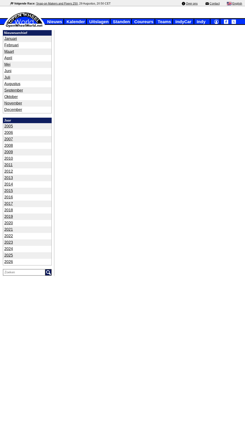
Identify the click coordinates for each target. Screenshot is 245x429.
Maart (9, 52)
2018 (8, 210)
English (237, 3)
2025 (8, 255)
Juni (7, 71)
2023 (8, 242)
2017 (8, 204)
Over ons (192, 3)
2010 (8, 158)
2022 (8, 236)
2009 (8, 152)
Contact (215, 3)
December (13, 110)
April (8, 58)
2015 (8, 191)
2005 (8, 126)
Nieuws (54, 21)
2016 (8, 197)
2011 (8, 165)
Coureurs (143, 21)
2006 (8, 133)
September (13, 90)
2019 (8, 216)
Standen (121, 21)
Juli (7, 77)
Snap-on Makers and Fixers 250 (57, 3)
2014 (8, 184)
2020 (8, 223)
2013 (8, 178)
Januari (10, 39)
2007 (8, 139)
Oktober (11, 97)
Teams (164, 21)
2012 (8, 171)
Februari (11, 45)
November (13, 103)
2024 (8, 249)
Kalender (76, 21)
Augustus (12, 84)
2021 (8, 229)
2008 (8, 145)
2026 (8, 262)
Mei (7, 64)
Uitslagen (99, 21)
